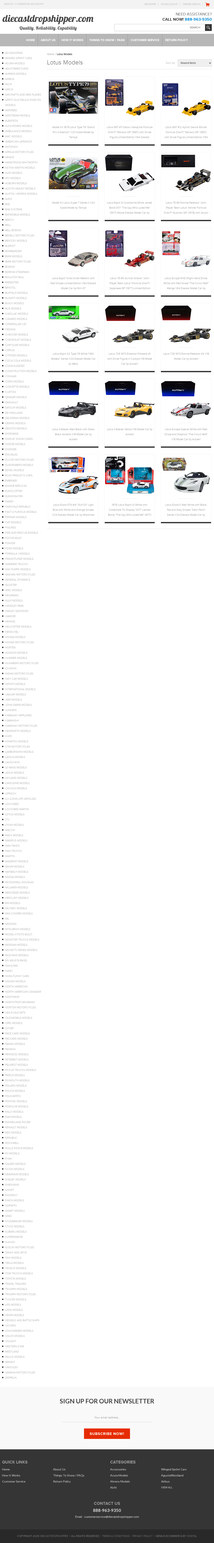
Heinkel (10, 621)
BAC (7, 204)
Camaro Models (16, 319)
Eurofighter (14, 496)
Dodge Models (15, 444)
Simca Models (14, 1200)
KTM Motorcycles (17, 746)
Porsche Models (16, 1106)
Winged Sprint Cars (18, 58)
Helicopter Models (18, 626)
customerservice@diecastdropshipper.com (111, 1516)
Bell (8, 225)
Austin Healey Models (20, 188)
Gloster (11, 585)
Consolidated (15, 365)
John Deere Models (18, 704)
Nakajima (11, 965)
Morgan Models (16, 944)
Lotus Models (15, 814)
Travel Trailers (15, 1283)
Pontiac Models (16, 1101)
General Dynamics (17, 579)
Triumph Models (16, 1289)
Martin (10, 856)
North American (16, 986)
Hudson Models (16, 652)
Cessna (10, 329)
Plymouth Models (17, 1080)
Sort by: (171, 62)
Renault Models (16, 1127)
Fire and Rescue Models (21, 532)
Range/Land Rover (18, 1122)
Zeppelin (11, 1377)
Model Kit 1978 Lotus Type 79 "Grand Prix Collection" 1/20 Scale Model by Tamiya (73, 132)
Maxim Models (14, 866)
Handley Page (14, 605)
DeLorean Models (17, 418)
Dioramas (12, 433)
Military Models (16, 908)
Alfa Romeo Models (18, 126)
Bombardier (13, 251)
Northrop (12, 997)
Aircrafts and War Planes (23, 94)
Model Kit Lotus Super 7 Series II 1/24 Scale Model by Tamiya (73, 205)
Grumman (11, 595)
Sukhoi (10, 1242)
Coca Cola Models (18, 360)
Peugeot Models (16, 1064)
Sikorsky (11, 1195)
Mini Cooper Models (19, 913)
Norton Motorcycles (20, 1007)
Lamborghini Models (19, 751)
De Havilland (14, 412)
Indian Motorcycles (19, 673)
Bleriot (10, 246)
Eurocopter (13, 491)
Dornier (11, 449)
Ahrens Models (16, 73)
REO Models (13, 1132)
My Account (169, 4)
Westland (12, 1351)
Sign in (8, 3)
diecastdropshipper (54, 1536)
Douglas (11, 454)
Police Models (15, 1090)
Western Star (14, 1346)
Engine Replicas (16, 485)
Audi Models (13, 172)
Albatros (11, 120)
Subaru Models (16, 1231)
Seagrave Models (17, 1174)
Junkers (11, 710)
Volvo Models (15, 1336)
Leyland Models (16, 778)
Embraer (11, 480)
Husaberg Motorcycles (22, 663)
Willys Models (15, 1356)
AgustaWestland (16, 68)
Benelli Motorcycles (19, 235)
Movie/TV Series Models (21, 950)
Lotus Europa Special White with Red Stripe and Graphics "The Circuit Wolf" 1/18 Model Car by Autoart (186, 434)
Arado (9, 157)
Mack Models (14, 835)
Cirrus (10, 350)
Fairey (9, 501)
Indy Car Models (16, 678)
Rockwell (12, 1143)
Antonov (11, 146)
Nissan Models (15, 981)
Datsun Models (15, 407)
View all (166, 1487)
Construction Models (21, 371)
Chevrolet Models (18, 339)
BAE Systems (13, 209)
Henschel (12, 631)
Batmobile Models (17, 214)
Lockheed (12, 804)
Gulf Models (14, 600)
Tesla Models (14, 1263)
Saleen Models (15, 1163)
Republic (11, 1137)
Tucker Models (15, 1299)
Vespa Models (14, 1315)
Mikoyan (10, 924)
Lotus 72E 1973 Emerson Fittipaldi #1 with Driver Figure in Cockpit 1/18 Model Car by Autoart (129, 358)
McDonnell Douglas (19, 882)
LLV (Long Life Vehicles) (20, 798)
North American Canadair (23, 991)
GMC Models (13, 590)
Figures (10, 527)
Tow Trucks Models (19, 1273)
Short (9, 1190)
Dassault (11, 402)
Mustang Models (17, 955)
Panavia (10, 1049)
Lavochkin (12, 762)
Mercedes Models (17, 892)
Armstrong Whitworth (21, 162)
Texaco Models (15, 1268)
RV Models (12, 1153)
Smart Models (15, 1210)
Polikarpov (13, 1096)
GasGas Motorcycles (20, 574)
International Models (20, 689)
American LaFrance (18, 141)
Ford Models (14, 548)
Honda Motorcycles (19, 642)
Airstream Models (17, 115)
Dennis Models (15, 423)
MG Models (12, 903)
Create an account (30, 3)
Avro (8, 199)
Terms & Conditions (116, 1536)
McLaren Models (16, 887)
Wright (10, 1362)
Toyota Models (15, 1278)
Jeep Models (13, 699)
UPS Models (13, 1304)
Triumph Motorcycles (20, 1294)
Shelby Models (15, 1179)
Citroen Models (16, 355)
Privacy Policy (143, 1536)
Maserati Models (16, 861)
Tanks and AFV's (16, 1252)
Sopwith (11, 1205)
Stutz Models (14, 1226)
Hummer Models (16, 658)
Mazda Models (15, 877)
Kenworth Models (18, 731)
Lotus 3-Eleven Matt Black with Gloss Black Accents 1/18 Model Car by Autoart (73, 434)
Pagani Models (15, 1044)
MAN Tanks (12, 845)
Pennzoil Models (17, 1054)
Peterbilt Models (17, 1059)
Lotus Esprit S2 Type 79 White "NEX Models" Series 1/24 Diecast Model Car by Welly (73, 358)
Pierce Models (15, 1075)
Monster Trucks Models (22, 939)
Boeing (10, 266)
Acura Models (15, 63)
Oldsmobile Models (18, 1017)
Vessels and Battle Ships (22, 1320)
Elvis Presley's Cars (19, 475)
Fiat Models (13, 522)
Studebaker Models (19, 1221)
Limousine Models (17, 783)
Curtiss (10, 392)
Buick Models (14, 303)
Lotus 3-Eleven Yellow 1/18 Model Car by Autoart (129, 432)
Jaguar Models (15, 694)
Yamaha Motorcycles (20, 1372)
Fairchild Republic (18, 506)
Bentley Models (16, 240)
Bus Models (13, 308)
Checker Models (16, 334)
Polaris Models (16, 1085)
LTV (7, 819)
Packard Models (16, 1038)
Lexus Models (14, 772)
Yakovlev (11, 1367)
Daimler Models (16, 397)
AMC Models (13, 136)
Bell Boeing (13, 230)
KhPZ (8, 736)
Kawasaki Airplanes (18, 715)
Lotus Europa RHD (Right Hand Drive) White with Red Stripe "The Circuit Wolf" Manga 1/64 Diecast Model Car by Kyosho (186, 284)
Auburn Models (16, 183)
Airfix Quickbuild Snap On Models (23, 102)
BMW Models (13, 256)
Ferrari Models (16, 517)
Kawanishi (12, 720)
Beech (9, 219)
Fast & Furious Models (21, 512)
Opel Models (14, 1023)
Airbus (9, 79)
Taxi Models (13, 1257)
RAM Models (13, 1117)
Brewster (12, 282)
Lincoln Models (16, 788)
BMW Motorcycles (18, 261)
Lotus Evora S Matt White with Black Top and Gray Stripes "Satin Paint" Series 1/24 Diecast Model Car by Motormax (186, 510)
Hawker (10, 616)
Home (50, 54)
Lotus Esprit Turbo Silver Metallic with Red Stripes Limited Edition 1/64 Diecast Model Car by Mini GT (73, 283)
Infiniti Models (15, 684)
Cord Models (14, 381)
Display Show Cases (19, 438)
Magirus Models (16, 840)
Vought (10, 1341)
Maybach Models (16, 871)
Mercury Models (17, 897)
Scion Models (14, 1169)
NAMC (9, 970)
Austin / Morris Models (21, 193)
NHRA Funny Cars (17, 976)
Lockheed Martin (17, 809)
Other (9, 1028)
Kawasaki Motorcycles (21, 725)
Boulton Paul (14, 277)
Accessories (14, 53)
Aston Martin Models (20, 167)
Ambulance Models (18, 131)
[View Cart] (211, 4)
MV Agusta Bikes (16, 960)
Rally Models (14, 1111)
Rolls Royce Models (19, 1148)
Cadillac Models (16, 313)
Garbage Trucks (16, 564)
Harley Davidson (16, 611)
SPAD (8, 1216)
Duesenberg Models (19, 465)
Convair (11, 376)
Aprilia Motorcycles (19, 152)
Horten (10, 647)
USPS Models (14, 1310)
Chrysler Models (17, 345)
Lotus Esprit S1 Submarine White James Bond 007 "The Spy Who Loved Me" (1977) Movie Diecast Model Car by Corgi (129, 208)
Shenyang (12, 1184)
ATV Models (13, 178)
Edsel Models (14, 470)
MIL (7, 918)
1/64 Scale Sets (15, 1012)
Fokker (10, 543)
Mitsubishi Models (18, 929)
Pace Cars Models (17, 1033)
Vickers (10, 1325)
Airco (9, 89)
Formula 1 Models (17, 553)
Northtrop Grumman (20, 1002)
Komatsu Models (16, 741)
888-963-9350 (198, 19)
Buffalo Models (16, 292)
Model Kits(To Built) (18, 934)
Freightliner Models (19, 558)
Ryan (8, 1158)
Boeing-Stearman (17, 272)
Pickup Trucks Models (20, 1070)
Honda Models (15, 637)
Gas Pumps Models (18, 569)
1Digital (192, 1536)
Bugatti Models (16, 298)
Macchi (10, 830)
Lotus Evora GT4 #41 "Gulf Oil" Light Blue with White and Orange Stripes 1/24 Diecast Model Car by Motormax (73, 509)
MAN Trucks (13, 851)
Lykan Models (14, 824)
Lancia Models (15, 757)
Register (150, 4)
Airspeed (11, 110)
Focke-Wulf (13, 538)
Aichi (8, 84)
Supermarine (14, 1236)
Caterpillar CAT (16, 324)
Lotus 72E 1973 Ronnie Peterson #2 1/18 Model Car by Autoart (186, 356)
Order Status (191, 4)
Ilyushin (10, 668)
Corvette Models (17, 386)
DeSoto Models (16, 428)
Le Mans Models (16, 767)
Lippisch (10, 793)
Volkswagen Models (19, 1330)
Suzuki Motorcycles (19, 1247)
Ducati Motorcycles (19, 459)
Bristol (10, 287)
